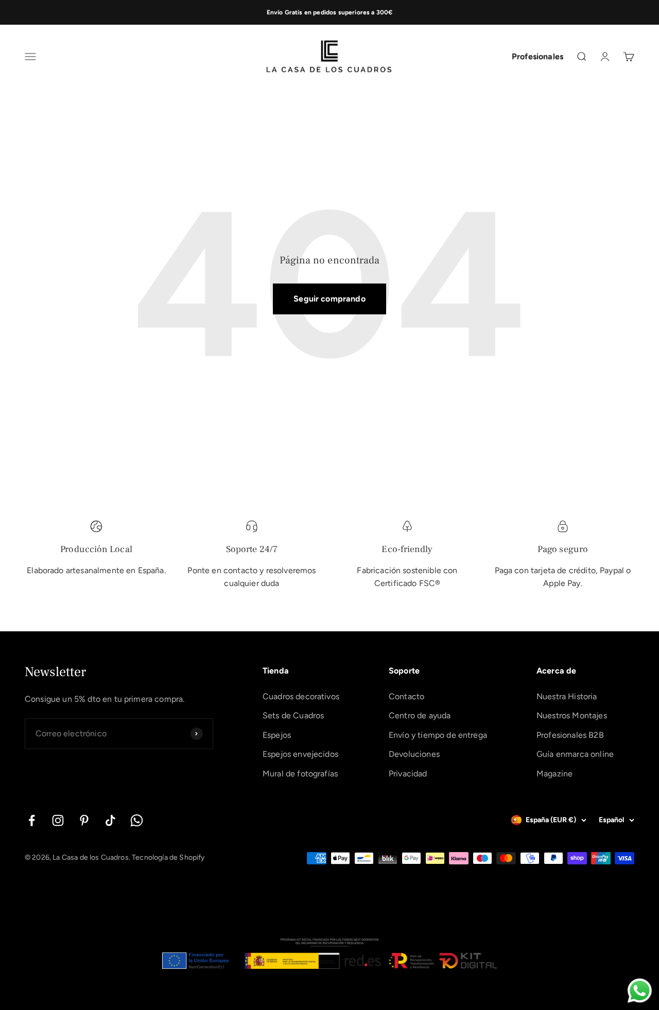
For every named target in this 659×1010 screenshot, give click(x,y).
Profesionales (537, 57)
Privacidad (408, 773)
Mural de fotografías (300, 773)
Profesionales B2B (570, 735)
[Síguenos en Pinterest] (84, 820)
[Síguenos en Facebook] (32, 820)
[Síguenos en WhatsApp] (137, 820)
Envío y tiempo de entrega (438, 735)
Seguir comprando (329, 299)
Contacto (406, 696)
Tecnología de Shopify (168, 857)
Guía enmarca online (575, 754)
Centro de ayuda (419, 715)
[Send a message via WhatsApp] (640, 991)
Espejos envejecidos (300, 754)
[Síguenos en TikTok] (110, 820)
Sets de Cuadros (293, 715)
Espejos (277, 735)
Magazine (554, 773)
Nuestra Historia (566, 696)
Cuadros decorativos (301, 696)
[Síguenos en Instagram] (58, 820)
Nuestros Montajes (571, 715)
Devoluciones (414, 754)
